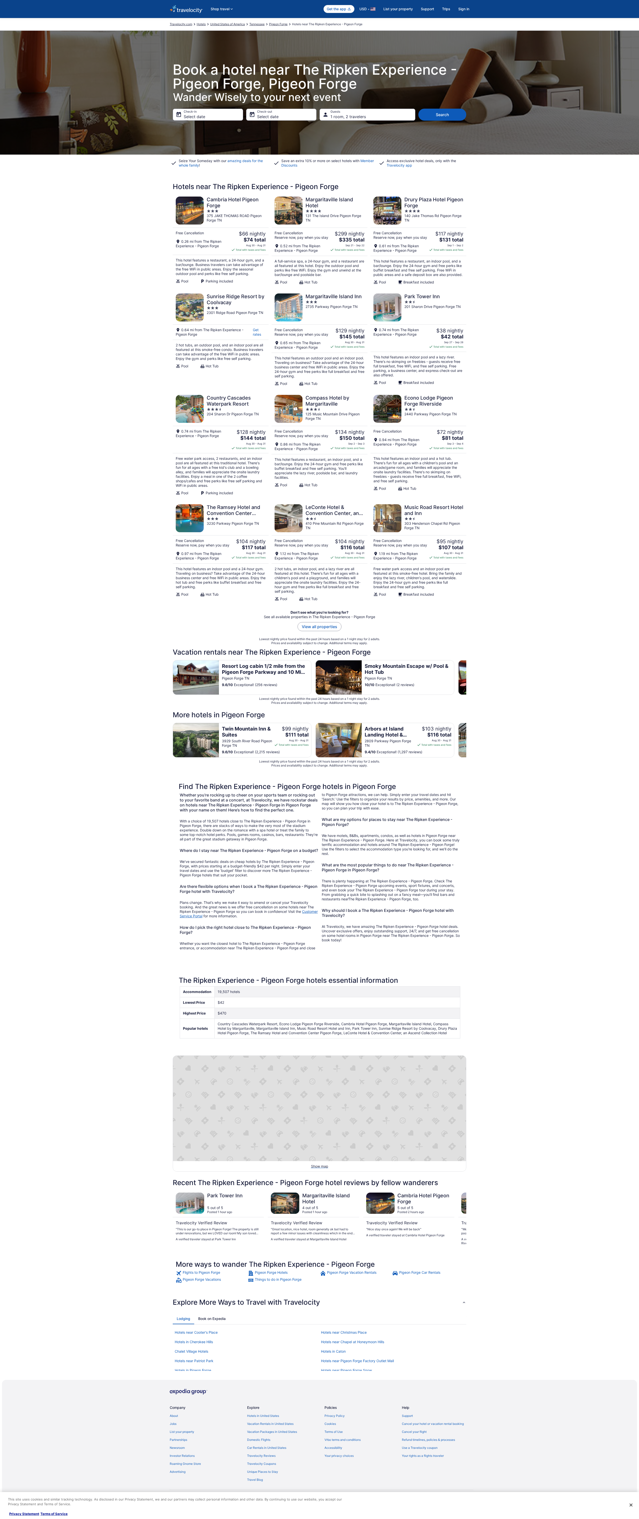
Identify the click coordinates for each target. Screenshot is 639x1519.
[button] (319, 1302)
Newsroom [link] (177, 1448)
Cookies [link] (330, 1424)
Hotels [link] (201, 24)
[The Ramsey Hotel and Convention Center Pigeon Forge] (221, 552)
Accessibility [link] (333, 1448)
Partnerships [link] (178, 1440)
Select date (194, 116)
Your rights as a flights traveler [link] (423, 1456)
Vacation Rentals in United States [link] (270, 1424)
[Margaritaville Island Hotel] (319, 240)
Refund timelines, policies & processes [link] (428, 1440)
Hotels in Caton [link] (333, 1351)
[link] (211, 1273)
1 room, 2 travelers (348, 116)
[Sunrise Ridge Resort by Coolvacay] (221, 339)
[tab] (183, 1318)
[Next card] (466, 677)
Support (427, 9)
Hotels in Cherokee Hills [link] (194, 1342)
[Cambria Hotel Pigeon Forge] (221, 240)
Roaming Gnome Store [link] (185, 1464)
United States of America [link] (227, 24)
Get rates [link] (257, 332)
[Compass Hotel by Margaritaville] (319, 445)
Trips (446, 9)
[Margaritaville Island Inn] (319, 339)
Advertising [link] (177, 1472)
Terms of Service (54, 1514)
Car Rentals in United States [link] (266, 1448)
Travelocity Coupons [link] (261, 1464)
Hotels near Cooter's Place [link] (196, 1332)
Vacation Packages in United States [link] (272, 1432)
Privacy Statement (24, 1514)
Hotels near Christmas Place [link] (344, 1332)
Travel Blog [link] (255, 1480)
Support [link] (407, 1416)
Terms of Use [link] (333, 1432)
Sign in (463, 9)
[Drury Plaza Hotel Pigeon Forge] (418, 240)
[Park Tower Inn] (418, 339)
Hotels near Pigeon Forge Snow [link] (346, 1370)
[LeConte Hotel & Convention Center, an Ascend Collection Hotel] (319, 552)
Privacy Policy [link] (334, 1416)
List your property (398, 9)
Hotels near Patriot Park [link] (194, 1361)
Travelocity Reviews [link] (261, 1456)
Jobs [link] (173, 1424)
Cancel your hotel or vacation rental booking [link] (433, 1424)
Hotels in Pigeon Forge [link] (193, 1370)
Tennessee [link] (257, 24)
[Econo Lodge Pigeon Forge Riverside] (418, 445)
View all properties (319, 626)
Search (442, 114)
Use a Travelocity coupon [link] (420, 1448)
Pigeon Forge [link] (278, 24)
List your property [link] (182, 1432)
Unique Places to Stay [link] (262, 1472)
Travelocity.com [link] (181, 24)
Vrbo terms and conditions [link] (342, 1440)
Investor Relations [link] (182, 1456)
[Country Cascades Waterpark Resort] (221, 445)
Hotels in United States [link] (263, 1416)
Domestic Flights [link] (258, 1440)
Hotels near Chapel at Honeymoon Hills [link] (352, 1342)
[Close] (631, 1505)
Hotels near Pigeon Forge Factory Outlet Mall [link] (357, 1361)
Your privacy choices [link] (339, 1456)
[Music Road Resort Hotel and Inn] (418, 552)
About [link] (174, 1416)
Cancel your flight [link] (414, 1432)
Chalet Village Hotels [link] (191, 1351)
